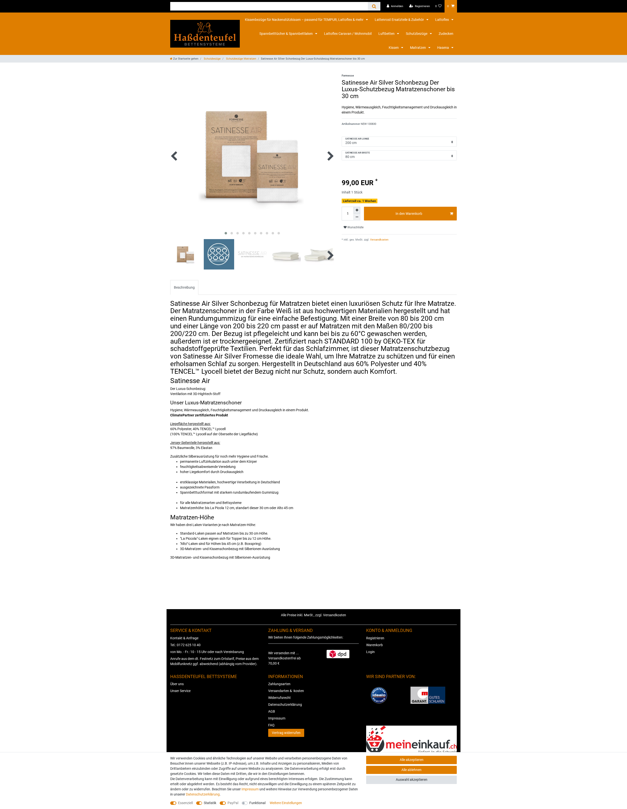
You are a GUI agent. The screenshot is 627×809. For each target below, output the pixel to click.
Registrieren (375, 638)
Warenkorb (374, 645)
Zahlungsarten (279, 684)
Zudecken (446, 34)
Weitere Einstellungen (286, 803)
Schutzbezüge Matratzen (240, 58)
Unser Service (180, 691)
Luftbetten (386, 34)
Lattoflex (442, 20)
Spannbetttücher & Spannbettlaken (286, 34)
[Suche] (374, 6)
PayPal (233, 803)
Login (370, 652)
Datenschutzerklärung (285, 704)
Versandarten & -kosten (286, 691)
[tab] (184, 287)
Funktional (257, 803)
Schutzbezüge (417, 34)
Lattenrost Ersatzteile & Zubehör (400, 20)
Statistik (210, 803)
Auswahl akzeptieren (411, 780)
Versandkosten (378, 239)
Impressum (276, 718)
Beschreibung (184, 287)
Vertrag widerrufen (286, 733)
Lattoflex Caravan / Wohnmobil (348, 34)
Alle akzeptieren (411, 760)
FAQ (271, 725)
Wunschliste (355, 227)
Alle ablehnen (411, 770)
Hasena (443, 48)
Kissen (394, 48)
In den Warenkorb (409, 214)
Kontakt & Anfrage (184, 638)
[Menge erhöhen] (356, 210)
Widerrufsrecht (279, 698)
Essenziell (185, 803)
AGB (271, 711)
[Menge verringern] (356, 217)
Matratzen (418, 48)
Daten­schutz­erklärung (203, 794)
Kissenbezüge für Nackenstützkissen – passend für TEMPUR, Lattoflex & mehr (304, 20)
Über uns (177, 684)
